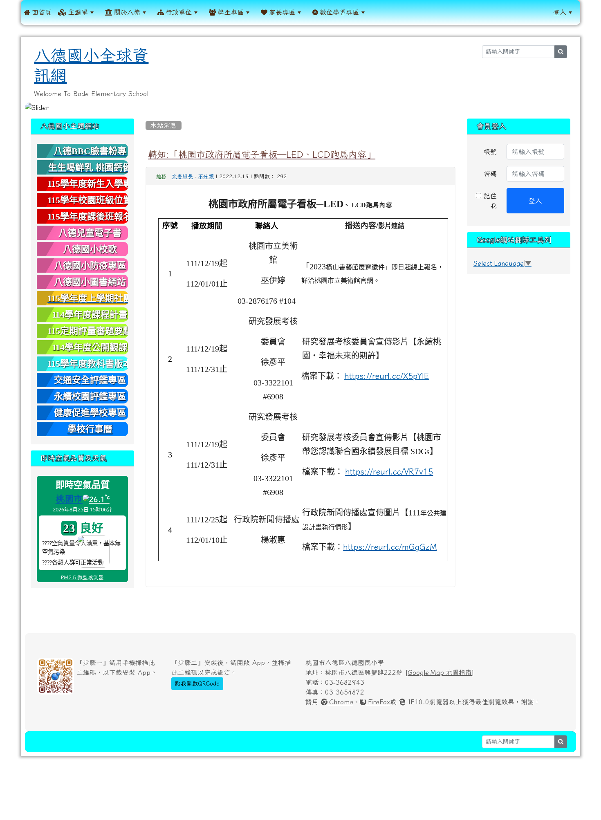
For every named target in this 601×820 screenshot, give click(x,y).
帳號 (490, 151)
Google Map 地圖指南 (440, 672)
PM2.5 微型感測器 (82, 577)
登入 (559, 12)
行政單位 (178, 12)
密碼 (490, 173)
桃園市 (69, 498)
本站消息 (163, 125)
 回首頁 (38, 12)
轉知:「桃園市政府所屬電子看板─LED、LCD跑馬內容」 (261, 154)
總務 (161, 176)
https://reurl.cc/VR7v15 (389, 472)
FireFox (378, 702)
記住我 (489, 201)
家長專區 (281, 12)
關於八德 (126, 12)
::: (378, 12)
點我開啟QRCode (197, 683)
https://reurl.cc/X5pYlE (386, 376)
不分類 (206, 176)
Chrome (340, 702)
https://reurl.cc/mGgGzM (390, 547)
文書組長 (182, 176)
